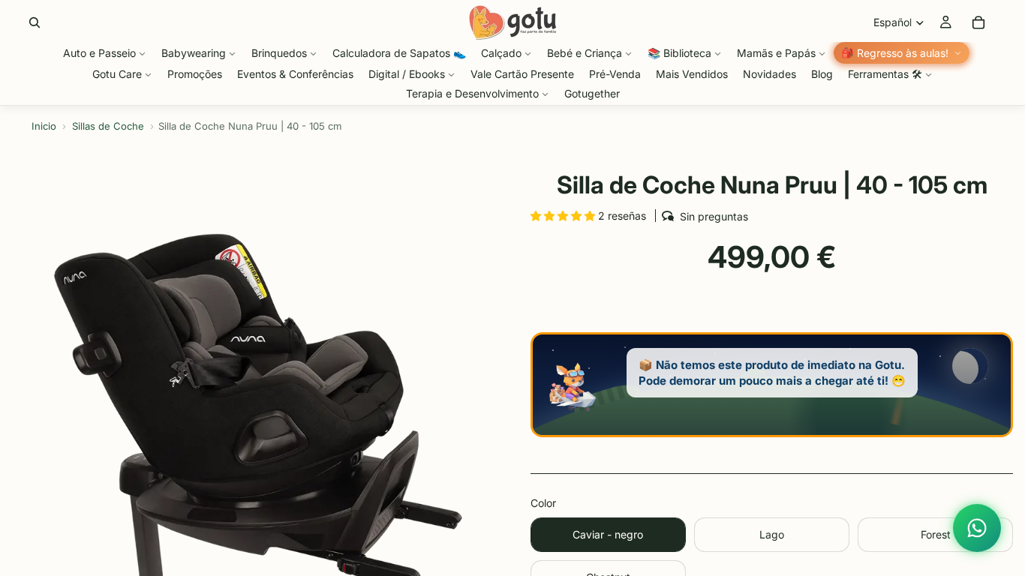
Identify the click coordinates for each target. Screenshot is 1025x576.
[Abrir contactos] (977, 528)
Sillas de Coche (108, 126)
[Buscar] (34, 22)
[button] (564, 215)
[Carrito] (978, 22)
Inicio (44, 126)
